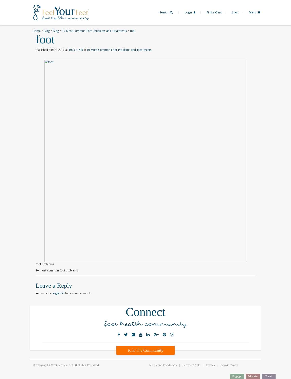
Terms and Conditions (162, 365)
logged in (58, 293)
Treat (268, 376)
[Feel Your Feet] (61, 12)
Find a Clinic (214, 12)
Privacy (210, 365)
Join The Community (146, 350)
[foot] (145, 161)
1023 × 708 (76, 50)
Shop (235, 12)
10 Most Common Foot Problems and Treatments (119, 50)
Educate (253, 376)
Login (189, 12)
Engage (236, 376)
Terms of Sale (191, 365)
